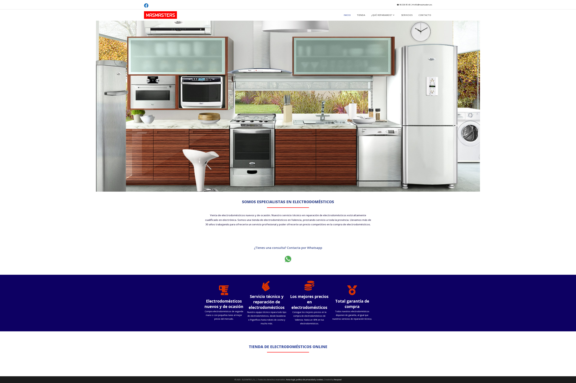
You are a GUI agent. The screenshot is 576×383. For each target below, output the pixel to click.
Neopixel (338, 379)
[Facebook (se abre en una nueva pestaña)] (146, 5)
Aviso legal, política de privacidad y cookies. (305, 379)
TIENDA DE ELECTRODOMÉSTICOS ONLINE (288, 346)
